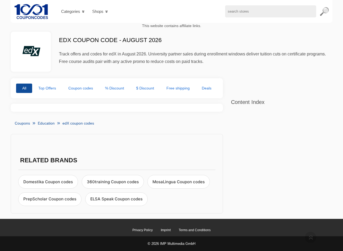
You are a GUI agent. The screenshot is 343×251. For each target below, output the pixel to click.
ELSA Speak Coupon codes (116, 198)
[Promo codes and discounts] (31, 11)
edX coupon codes (78, 123)
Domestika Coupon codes (48, 181)
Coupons (22, 123)
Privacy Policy (142, 230)
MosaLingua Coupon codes (178, 181)
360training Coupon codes (113, 181)
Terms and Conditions (195, 230)
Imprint (166, 230)
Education (46, 123)
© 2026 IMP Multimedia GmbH (171, 244)
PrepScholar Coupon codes (49, 198)
